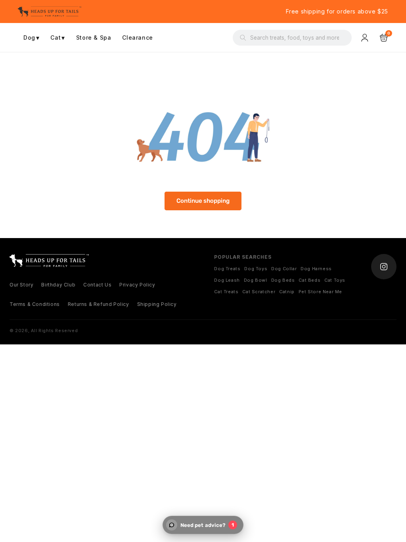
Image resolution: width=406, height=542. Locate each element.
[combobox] (297, 37)
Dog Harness (316, 268)
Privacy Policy (137, 285)
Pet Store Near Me (320, 291)
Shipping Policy (157, 304)
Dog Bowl (255, 280)
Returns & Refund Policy (98, 304)
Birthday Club (58, 285)
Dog (31, 38)
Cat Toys (334, 280)
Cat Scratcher (258, 291)
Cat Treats (226, 291)
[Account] (365, 37)
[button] (383, 37)
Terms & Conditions (35, 304)
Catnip (287, 291)
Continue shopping (203, 200)
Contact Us (97, 285)
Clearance (137, 37)
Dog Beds (283, 280)
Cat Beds (309, 280)
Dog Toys (255, 268)
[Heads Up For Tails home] (49, 260)
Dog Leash (226, 280)
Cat (57, 38)
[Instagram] (383, 266)
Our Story (21, 285)
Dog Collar (284, 268)
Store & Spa (93, 37)
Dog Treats (227, 268)
